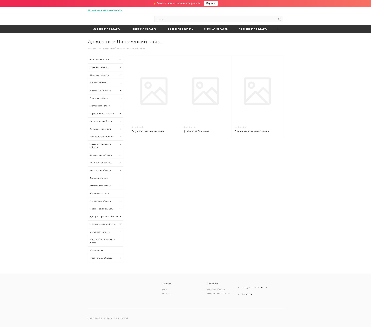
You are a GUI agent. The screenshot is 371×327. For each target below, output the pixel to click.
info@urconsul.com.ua (254, 287)
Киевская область (216, 289)
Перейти (210, 3)
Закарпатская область (218, 293)
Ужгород (166, 293)
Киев (164, 289)
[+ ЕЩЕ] (278, 29)
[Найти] (279, 19)
